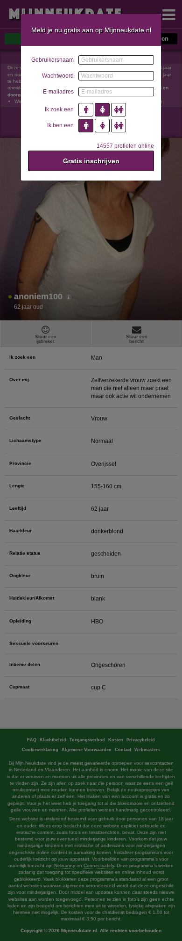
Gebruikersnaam (52, 60)
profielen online (125, 146)
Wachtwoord (58, 75)
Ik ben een (60, 125)
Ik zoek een (59, 109)
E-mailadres (58, 91)
